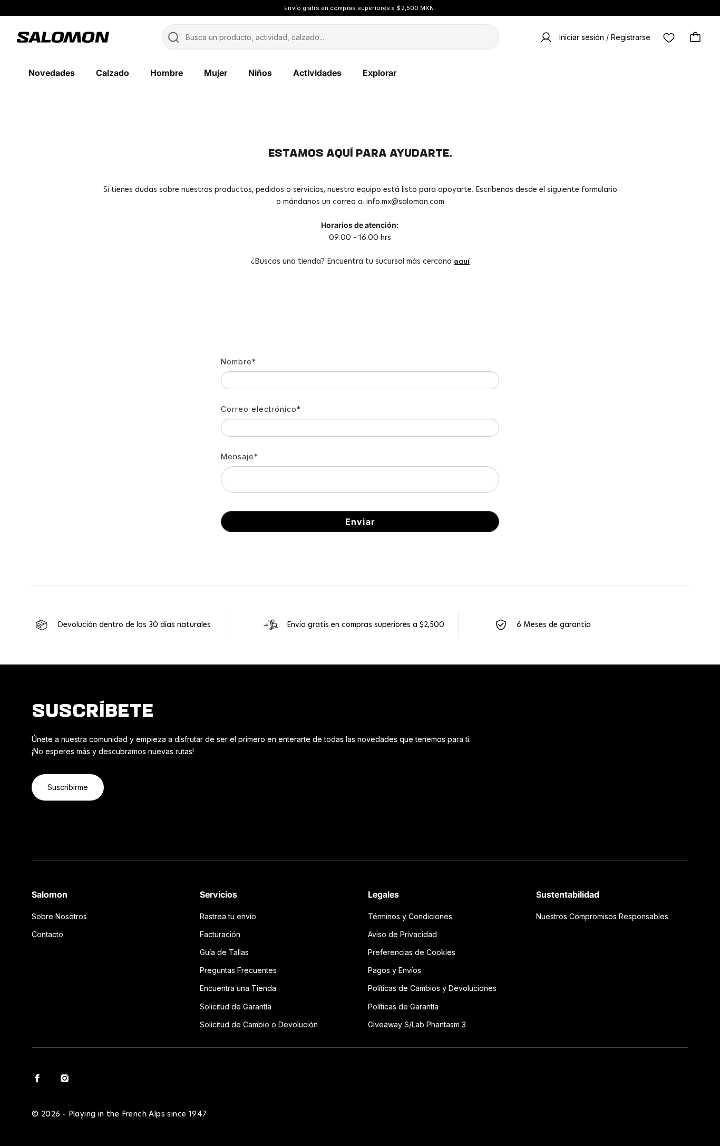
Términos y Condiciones (410, 916)
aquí (462, 261)
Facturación (220, 934)
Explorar (379, 73)
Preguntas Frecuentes (238, 970)
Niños (260, 73)
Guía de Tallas (224, 952)
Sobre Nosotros (59, 916)
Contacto (47, 934)
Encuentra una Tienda (238, 988)
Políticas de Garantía (403, 1006)
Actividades (317, 73)
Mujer (215, 73)
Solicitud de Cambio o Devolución (259, 1024)
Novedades (51, 73)
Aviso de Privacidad (402, 934)
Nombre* (238, 361)
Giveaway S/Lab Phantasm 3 (417, 1024)
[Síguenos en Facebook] (37, 1078)
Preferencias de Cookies (411, 952)
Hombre (166, 73)
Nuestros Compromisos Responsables (602, 916)
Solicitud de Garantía (235, 1006)
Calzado (112, 73)
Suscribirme (67, 787)
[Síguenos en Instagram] (64, 1078)
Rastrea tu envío (228, 916)
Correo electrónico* (261, 409)
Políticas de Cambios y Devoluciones (432, 988)
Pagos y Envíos (394, 970)
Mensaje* (239, 456)
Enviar (360, 521)
